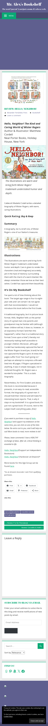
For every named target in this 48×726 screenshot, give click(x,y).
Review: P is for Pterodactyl (17, 523)
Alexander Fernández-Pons (17, 113)
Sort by (7, 652)
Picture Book (10, 515)
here (12, 466)
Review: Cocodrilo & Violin (31, 527)
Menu (11, 15)
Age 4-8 (7, 512)
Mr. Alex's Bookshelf (24, 4)
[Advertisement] (24, 44)
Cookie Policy (8, 716)
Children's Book (27, 512)
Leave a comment (14, 115)
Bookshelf (36, 113)
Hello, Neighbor (11, 450)
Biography (16, 512)
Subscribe (11, 630)
